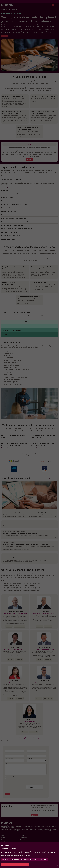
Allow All (15, 864)
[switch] (6, 859)
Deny (43, 864)
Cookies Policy (26, 855)
